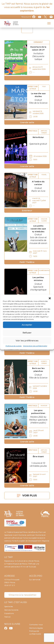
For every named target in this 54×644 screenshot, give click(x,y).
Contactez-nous (36, 624)
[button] (49, 298)
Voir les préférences (27, 340)
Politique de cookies (14, 346)
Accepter (27, 324)
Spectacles (8, 606)
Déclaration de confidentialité (35, 346)
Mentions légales (36, 628)
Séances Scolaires (11, 610)
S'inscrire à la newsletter (22, 595)
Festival (7, 617)
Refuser (27, 332)
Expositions (9, 613)
